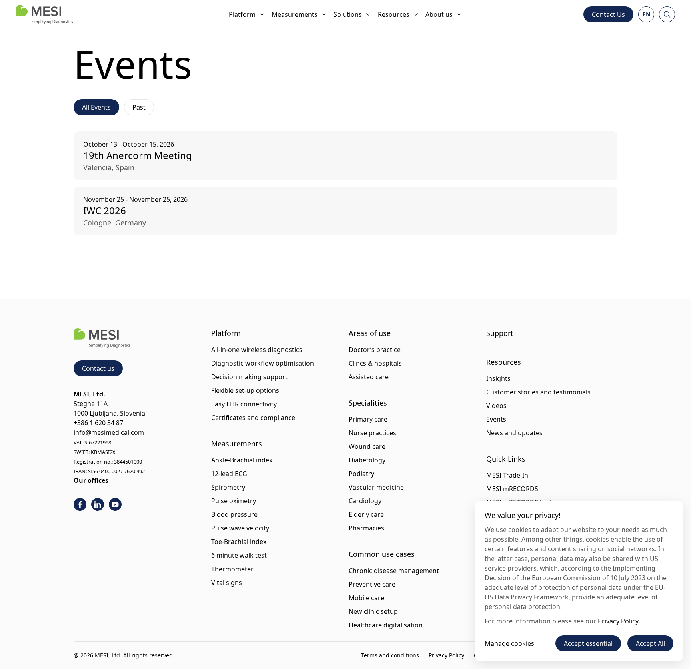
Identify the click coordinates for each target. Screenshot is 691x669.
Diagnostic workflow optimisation (262, 363)
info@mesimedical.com (109, 432)
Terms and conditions (390, 655)
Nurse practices (372, 432)
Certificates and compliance (253, 417)
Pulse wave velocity (240, 528)
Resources (393, 14)
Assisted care (369, 376)
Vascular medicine (376, 487)
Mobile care (366, 597)
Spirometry (228, 487)
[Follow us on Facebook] (80, 504)
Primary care (368, 419)
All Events (96, 107)
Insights (498, 378)
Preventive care (372, 584)
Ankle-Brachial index (241, 460)
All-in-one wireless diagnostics (256, 349)
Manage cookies (509, 643)
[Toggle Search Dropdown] (667, 14)
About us (439, 14)
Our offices (91, 480)
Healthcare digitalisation (386, 625)
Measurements (295, 14)
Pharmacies (366, 528)
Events (496, 419)
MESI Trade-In (507, 475)
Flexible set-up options (245, 390)
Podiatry (361, 473)
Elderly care (366, 514)
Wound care (367, 446)
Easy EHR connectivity (244, 404)
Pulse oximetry (233, 500)
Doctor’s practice (375, 349)
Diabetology (367, 460)
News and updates (514, 432)
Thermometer (232, 569)
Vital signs (226, 582)
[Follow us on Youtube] (115, 504)
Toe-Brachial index (238, 541)
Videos (496, 405)
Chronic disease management (394, 570)
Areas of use (370, 333)
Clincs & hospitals (375, 363)
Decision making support (249, 376)
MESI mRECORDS (512, 488)
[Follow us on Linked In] (97, 504)
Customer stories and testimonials (538, 392)
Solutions (348, 14)
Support (499, 333)
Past (139, 107)
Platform (242, 14)
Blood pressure (234, 514)
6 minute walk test (239, 555)
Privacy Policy (446, 655)
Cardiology (365, 500)
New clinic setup (373, 611)
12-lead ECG (229, 473)
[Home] (44, 14)
